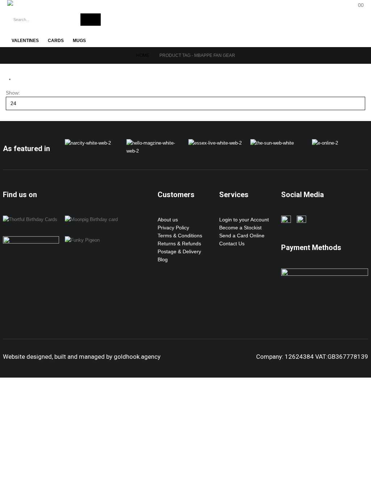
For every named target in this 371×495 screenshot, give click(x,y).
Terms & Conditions (180, 235)
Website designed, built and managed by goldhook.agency (82, 356)
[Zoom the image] (88, 143)
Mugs (79, 40)
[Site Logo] (39, 3)
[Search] (90, 19)
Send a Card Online (241, 235)
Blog (163, 259)
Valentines (25, 40)
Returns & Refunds (179, 243)
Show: (13, 93)
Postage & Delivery (179, 251)
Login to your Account (244, 219)
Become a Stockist (240, 227)
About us (168, 219)
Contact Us (232, 243)
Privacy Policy (173, 227)
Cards (56, 40)
